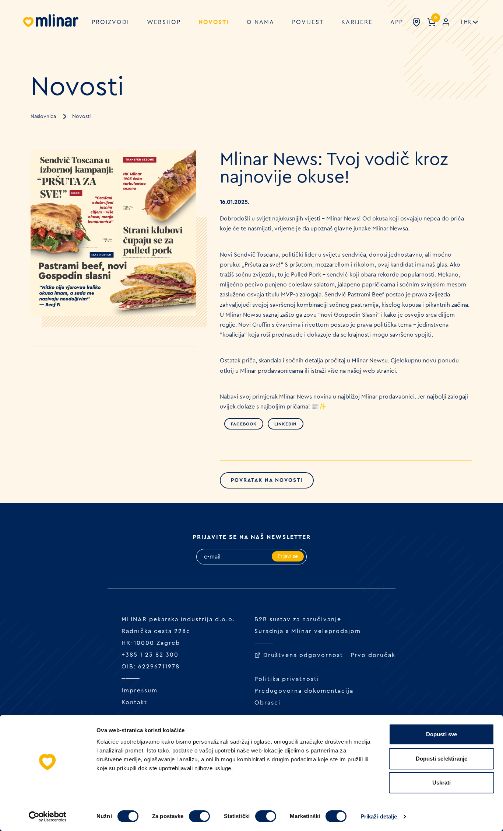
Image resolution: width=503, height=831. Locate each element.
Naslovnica (43, 116)
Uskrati (441, 782)
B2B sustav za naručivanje (297, 619)
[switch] (199, 816)
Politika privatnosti (286, 679)
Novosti (213, 22)
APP (396, 22)
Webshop (164, 22)
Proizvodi (110, 22)
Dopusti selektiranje (442, 758)
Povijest (308, 22)
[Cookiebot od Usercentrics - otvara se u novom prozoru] (47, 816)
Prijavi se (288, 556)
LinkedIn (285, 424)
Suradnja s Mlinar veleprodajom (307, 631)
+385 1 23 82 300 (150, 655)
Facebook (244, 424)
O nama (260, 22)
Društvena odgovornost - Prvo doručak (329, 655)
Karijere (357, 22)
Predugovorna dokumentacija (303, 691)
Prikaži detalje (378, 816)
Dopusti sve (441, 734)
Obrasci (267, 703)
